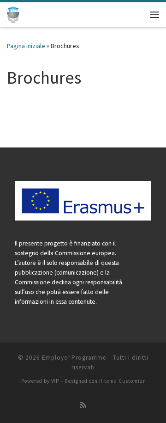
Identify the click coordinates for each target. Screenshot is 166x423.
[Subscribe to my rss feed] (83, 405)
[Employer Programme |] (13, 13)
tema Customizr (124, 381)
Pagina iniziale (26, 46)
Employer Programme (74, 358)
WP (55, 381)
